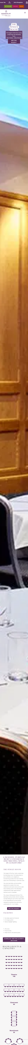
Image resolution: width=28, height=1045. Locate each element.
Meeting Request (14, 41)
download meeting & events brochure (14, 939)
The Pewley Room (14, 27)
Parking (21, 6)
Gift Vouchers (8, 6)
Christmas (15, 6)
